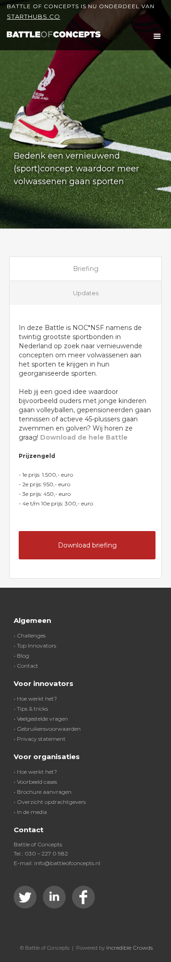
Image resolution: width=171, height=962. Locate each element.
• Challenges (30, 635)
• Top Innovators (35, 645)
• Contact (26, 665)
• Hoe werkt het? (35, 698)
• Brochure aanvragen (43, 791)
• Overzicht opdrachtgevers (50, 801)
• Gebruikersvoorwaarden (47, 728)
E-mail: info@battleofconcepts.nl (57, 863)
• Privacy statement (40, 738)
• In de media (30, 811)
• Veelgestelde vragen (41, 718)
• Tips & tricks (31, 708)
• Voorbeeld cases (35, 781)
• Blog (21, 655)
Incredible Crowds (129, 947)
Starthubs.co (33, 16)
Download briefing (87, 545)
